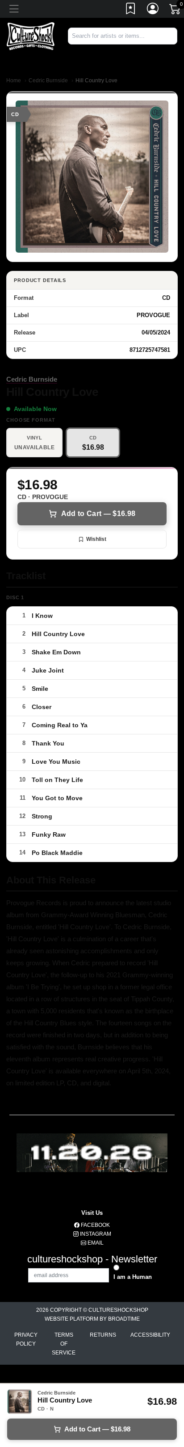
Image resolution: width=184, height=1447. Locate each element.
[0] (175, 10)
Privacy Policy (26, 1339)
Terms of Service (63, 1344)
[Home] (30, 35)
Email (95, 1243)
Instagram (95, 1234)
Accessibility (150, 1335)
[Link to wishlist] (131, 10)
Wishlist (96, 539)
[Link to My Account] (153, 10)
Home (13, 80)
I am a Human (132, 1277)
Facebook (94, 1225)
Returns (103, 1335)
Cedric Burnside (48, 80)
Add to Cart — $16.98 (98, 513)
